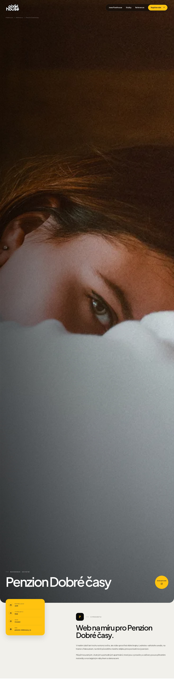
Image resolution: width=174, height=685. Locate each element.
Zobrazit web (161, 580)
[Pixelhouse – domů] (13, 8)
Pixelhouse (9, 17)
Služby (128, 7)
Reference (139, 7)
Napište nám (158, 7)
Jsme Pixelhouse (115, 7)
